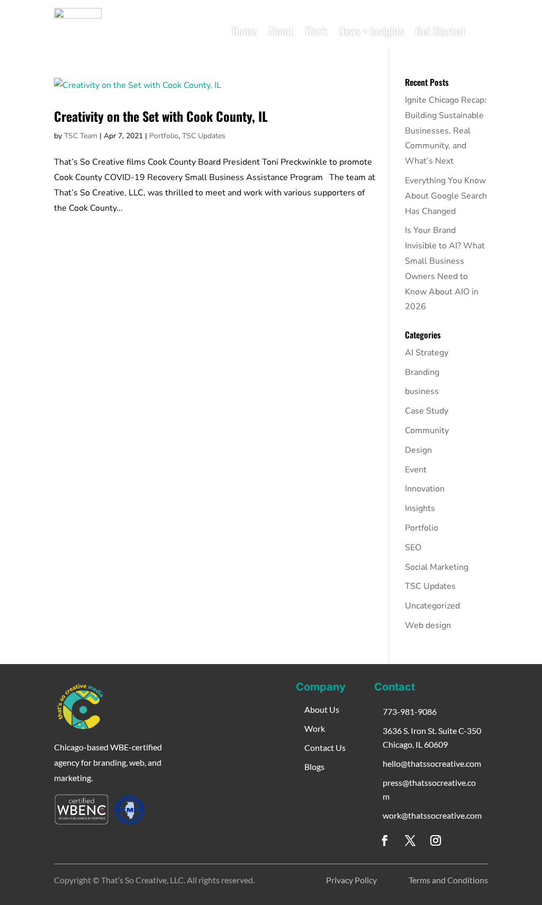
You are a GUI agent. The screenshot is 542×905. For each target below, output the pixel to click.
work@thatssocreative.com (432, 815)
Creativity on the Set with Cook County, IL (161, 116)
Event (416, 470)
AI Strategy (426, 353)
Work (316, 31)
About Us (321, 709)
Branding (422, 372)
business (422, 391)
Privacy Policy (351, 880)
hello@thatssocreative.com (432, 763)
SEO (413, 547)
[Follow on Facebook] (384, 840)
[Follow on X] (410, 840)
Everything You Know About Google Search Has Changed (446, 196)
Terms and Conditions (448, 880)
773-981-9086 (410, 711)
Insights (420, 508)
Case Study (426, 411)
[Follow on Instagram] (435, 840)
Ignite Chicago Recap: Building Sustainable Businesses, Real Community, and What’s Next (445, 130)
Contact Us (325, 747)
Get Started (440, 31)
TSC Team (80, 136)
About (280, 31)
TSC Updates (203, 136)
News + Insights (371, 31)
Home (244, 31)
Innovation (425, 489)
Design (418, 450)
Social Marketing (436, 567)
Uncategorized (432, 606)
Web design (428, 625)
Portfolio (163, 136)
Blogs (314, 766)
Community (427, 430)
